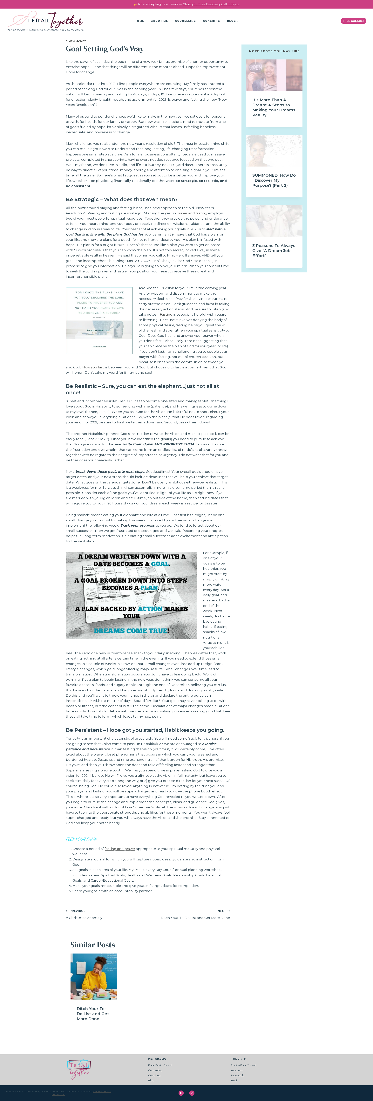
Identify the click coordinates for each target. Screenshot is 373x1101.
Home (139, 20)
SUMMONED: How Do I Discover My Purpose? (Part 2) (274, 180)
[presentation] (94, 977)
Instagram (237, 1070)
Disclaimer (58, 1094)
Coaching (211, 20)
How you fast (93, 367)
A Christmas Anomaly (84, 914)
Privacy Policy (102, 1092)
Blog (151, 1080)
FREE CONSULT (353, 20)
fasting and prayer (120, 849)
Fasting (166, 314)
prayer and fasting (192, 213)
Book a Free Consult (243, 1065)
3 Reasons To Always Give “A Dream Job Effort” (273, 250)
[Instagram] (191, 1093)
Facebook (237, 1075)
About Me (159, 20)
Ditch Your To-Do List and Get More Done (195, 914)
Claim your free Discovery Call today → (211, 4)
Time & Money (76, 41)
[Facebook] (181, 1093)
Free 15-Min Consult (160, 1065)
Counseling (185, 20)
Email (234, 1080)
